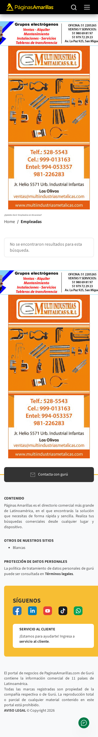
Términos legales (59, 574)
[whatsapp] (78, 610)
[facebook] (17, 610)
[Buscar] (74, 7)
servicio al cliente (34, 641)
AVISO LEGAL (15, 710)
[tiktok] (63, 610)
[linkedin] (32, 610)
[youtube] (47, 610)
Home (9, 222)
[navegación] (87, 7)
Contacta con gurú (53, 474)
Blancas (19, 548)
